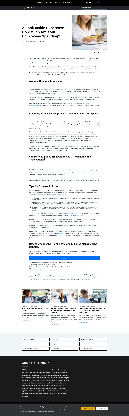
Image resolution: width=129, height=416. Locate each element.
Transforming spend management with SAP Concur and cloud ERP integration (93, 310)
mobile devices (60, 233)
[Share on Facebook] (104, 52)
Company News (57, 339)
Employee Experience (58, 344)
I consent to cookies (88, 408)
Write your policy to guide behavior (73, 213)
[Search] (105, 7)
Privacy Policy (94, 411)
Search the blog (86, 6)
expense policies (61, 194)
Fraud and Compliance (87, 344)
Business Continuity (29, 339)
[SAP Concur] (29, 3)
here (49, 204)
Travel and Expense (86, 348)
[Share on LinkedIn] (106, 52)
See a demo (89, 2)
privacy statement (61, 407)
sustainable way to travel (35, 105)
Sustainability (56, 348)
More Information (102, 408)
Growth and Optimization (30, 348)
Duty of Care (27, 344)
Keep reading (25, 320)
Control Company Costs (87, 339)
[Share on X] (101, 52)
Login (97, 2)
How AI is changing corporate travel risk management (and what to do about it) (63, 310)
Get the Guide (64, 258)
